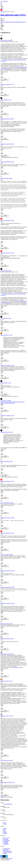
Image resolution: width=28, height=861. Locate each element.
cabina (2, 681)
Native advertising (7, 851)
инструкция (15, 667)
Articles (5, 828)
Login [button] (2, 8)
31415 (2, 554)
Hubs (4, 830)
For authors (5, 839)
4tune (2, 335)
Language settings (4, 858)
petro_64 (2, 502)
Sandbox (5, 833)
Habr (8, 859)
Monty (2, 623)
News (4, 829)
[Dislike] (2, 77)
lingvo (2, 461)
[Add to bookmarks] (5, 79)
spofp (2, 178)
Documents (5, 841)
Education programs (7, 852)
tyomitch (2, 118)
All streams (5, 1)
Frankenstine (3, 782)
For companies (6, 840)
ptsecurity (3, 11)
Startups (5, 853)
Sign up (2, 797)
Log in (4, 822)
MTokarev (3, 570)
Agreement (5, 842)
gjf (1, 40)
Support (10, 858)
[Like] (2, 74)
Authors (5, 832)
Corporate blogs (6, 848)
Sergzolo (2, 654)
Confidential (6, 844)
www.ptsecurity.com (7, 804)
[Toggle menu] (1, 1)
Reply (2, 80)
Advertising (5, 849)
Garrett (2, 432)
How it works (6, 837)
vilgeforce (3, 84)
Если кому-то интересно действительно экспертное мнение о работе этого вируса (12, 402)
